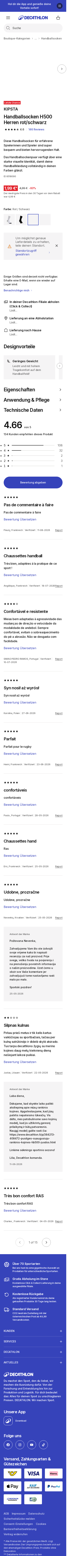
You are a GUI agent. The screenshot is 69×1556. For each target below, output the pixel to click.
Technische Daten (23, 410)
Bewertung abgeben (33, 482)
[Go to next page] (46, 1242)
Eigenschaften (19, 389)
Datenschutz (36, 1513)
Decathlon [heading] (12, 1351)
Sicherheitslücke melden (19, 1518)
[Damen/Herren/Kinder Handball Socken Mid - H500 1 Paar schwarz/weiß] (28, 69)
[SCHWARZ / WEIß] (21, 219)
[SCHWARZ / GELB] (45, 219)
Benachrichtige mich (17, 290)
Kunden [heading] (9, 1330)
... (36, 38)
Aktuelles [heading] (11, 1362)
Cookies (41, 1523)
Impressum (19, 1513)
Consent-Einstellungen (18, 1523)
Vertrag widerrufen (15, 1534)
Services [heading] (10, 1341)
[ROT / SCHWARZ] (33, 219)
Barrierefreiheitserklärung (20, 1529)
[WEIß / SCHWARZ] (9, 219)
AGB (6, 1513)
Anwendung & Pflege (26, 400)
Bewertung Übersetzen (20, 519)
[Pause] (60, 6)
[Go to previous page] (19, 1242)
